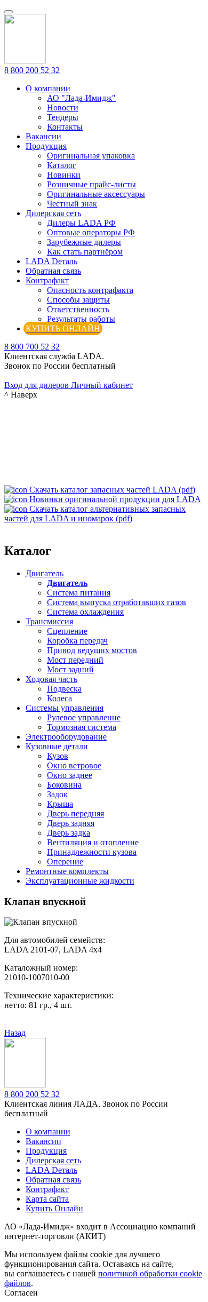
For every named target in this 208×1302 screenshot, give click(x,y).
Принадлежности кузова (92, 851)
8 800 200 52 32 (32, 70)
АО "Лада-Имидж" (81, 97)
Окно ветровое (74, 765)
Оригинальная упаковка (91, 155)
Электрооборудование (66, 736)
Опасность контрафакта (90, 290)
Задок (57, 794)
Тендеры (62, 117)
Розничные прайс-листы (91, 184)
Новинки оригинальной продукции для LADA (115, 499)
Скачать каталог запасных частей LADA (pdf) (112, 489)
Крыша (60, 803)
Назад (15, 1032)
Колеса (59, 698)
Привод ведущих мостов (92, 650)
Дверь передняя (75, 813)
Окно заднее (69, 775)
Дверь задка (68, 832)
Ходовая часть (51, 679)
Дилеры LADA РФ (81, 222)
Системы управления (64, 707)
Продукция (46, 145)
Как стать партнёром (85, 251)
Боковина (64, 784)
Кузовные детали (57, 746)
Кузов (57, 755)
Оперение (65, 861)
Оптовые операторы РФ (91, 232)
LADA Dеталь (51, 261)
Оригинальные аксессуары (96, 194)
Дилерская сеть (53, 213)
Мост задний (70, 669)
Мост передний (75, 659)
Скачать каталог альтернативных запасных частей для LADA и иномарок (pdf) (95, 513)
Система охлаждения (85, 611)
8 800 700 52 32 (32, 346)
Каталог (61, 165)
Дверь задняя (70, 823)
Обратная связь (53, 270)
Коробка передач (77, 640)
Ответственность (78, 309)
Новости (62, 107)
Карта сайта (47, 1198)
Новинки (64, 174)
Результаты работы (81, 318)
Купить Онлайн (54, 1208)
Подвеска (64, 688)
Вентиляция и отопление (93, 842)
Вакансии (43, 136)
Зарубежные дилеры (84, 242)
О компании (48, 88)
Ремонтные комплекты (67, 871)
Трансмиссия (49, 621)
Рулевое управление (84, 717)
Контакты (65, 126)
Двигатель (44, 573)
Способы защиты (78, 299)
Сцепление (67, 631)
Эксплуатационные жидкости (80, 880)
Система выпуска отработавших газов (116, 602)
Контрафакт (47, 280)
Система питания (78, 592)
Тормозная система (81, 727)
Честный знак (72, 203)
